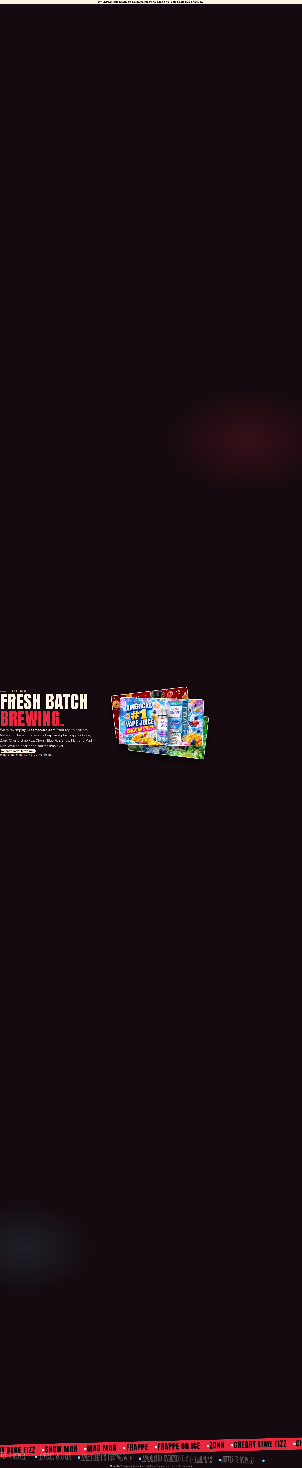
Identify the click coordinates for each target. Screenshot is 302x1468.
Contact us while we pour (18, 751)
